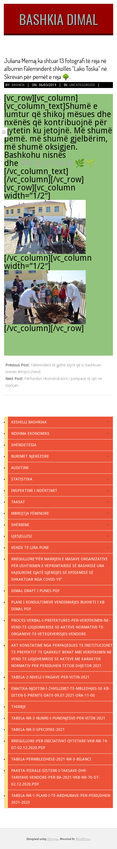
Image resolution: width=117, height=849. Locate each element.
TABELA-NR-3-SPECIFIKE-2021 (38, 729)
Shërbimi (20, 525)
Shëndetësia (23, 445)
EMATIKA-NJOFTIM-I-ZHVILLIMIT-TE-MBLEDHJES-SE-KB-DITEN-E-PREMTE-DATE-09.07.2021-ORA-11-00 (60, 691)
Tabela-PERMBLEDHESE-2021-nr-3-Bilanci (51, 759)
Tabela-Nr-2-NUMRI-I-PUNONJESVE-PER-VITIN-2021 (58, 718)
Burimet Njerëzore (30, 456)
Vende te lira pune (30, 547)
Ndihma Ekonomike (30, 433)
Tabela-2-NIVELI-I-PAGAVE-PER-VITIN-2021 (50, 677)
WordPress (83, 839)
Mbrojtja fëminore (30, 513)
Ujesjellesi (21, 536)
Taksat (18, 502)
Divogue (52, 839)
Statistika (21, 479)
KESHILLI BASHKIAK (29, 422)
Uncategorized (82, 85)
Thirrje (18, 707)
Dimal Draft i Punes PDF (35, 591)
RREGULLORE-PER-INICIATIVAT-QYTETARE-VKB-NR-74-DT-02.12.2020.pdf (59, 744)
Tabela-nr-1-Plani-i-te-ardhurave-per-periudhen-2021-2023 (61, 798)
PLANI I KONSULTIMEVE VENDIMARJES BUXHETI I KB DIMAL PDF (57, 605)
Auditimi (20, 468)
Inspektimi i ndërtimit (34, 490)
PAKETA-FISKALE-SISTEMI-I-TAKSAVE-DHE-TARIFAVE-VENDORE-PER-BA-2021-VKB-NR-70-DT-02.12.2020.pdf (55, 777)
